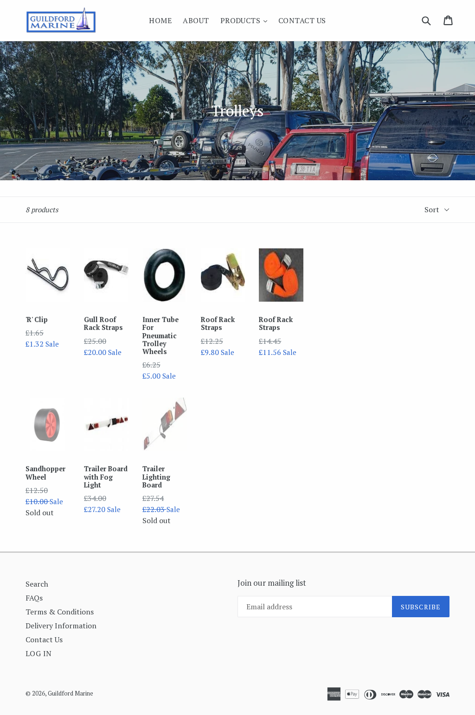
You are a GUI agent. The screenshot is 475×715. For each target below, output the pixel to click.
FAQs (34, 598)
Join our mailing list (272, 583)
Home (160, 20)
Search (37, 584)
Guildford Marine (70, 693)
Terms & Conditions (60, 612)
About (196, 20)
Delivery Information (61, 625)
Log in (39, 653)
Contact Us (302, 20)
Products (246, 20)
